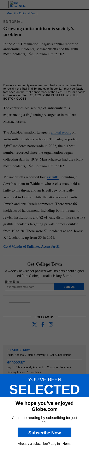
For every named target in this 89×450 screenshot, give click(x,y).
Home (67, 443)
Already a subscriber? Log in (39, 443)
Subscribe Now (44, 432)
